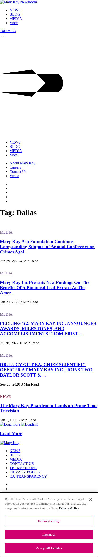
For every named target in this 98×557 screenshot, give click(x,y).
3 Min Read (30, 384)
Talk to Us (8, 31)
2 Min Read (29, 302)
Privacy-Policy (69, 508)
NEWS (15, 10)
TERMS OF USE (23, 468)
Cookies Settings (49, 521)
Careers (15, 167)
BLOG (15, 14)
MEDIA (16, 19)
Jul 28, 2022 (9, 343)
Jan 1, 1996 (8, 420)
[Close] (90, 499)
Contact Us (18, 172)
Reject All (48, 534)
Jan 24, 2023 (9, 302)
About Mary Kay (22, 163)
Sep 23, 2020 (10, 384)
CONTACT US (22, 464)
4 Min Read (29, 261)
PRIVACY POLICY (25, 472)
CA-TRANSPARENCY (28, 476)
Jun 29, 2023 (10, 261)
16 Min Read (29, 343)
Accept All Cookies (49, 548)
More (14, 23)
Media (14, 176)
